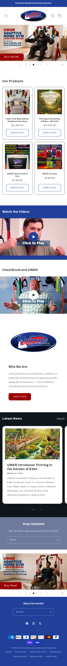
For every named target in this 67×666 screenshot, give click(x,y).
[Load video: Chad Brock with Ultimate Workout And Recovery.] (33, 295)
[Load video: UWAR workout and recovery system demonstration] (33, 237)
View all (61, 418)
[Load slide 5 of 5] (41, 65)
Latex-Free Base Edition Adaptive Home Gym (17, 120)
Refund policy (56, 652)
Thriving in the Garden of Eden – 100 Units (49, 120)
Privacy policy (21, 652)
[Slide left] (26, 509)
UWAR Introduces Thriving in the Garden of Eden (29, 467)
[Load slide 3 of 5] (33, 65)
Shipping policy (36, 656)
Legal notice (51, 656)
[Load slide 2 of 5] (30, 65)
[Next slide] (46, 64)
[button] (6, 15)
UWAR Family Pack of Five (17, 175)
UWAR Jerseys (49, 174)
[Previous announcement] (5, 3)
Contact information (38, 652)
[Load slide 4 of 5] (37, 65)
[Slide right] (40, 509)
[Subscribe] (57, 539)
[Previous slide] (20, 64)
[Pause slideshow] (63, 64)
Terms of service (20, 656)
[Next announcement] (61, 3)
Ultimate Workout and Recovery (31, 648)
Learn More (19, 396)
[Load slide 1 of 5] (26, 65)
